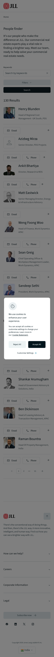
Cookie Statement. (20, 335)
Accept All (37, 344)
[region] (27, 328)
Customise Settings (27, 353)
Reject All (17, 344)
